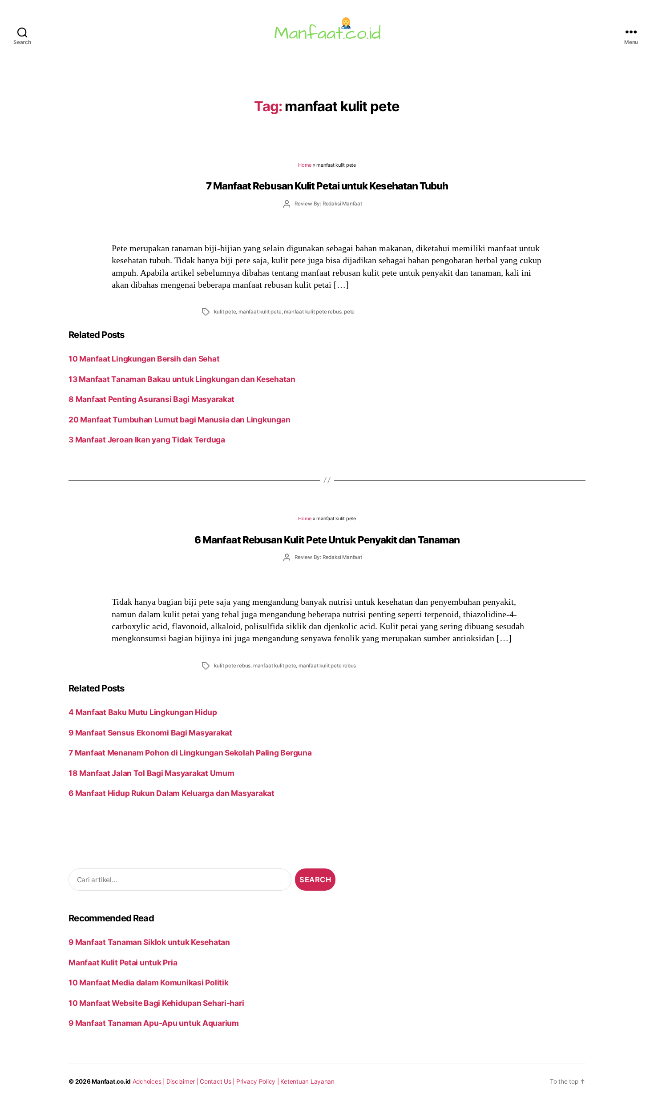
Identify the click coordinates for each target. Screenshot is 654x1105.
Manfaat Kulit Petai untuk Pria (123, 962)
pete (349, 312)
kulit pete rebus (232, 666)
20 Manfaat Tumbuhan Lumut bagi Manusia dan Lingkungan (179, 419)
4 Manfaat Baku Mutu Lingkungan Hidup (143, 712)
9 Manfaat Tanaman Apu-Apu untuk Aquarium (154, 1023)
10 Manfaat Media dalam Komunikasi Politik (148, 982)
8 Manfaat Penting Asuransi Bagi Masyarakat (151, 399)
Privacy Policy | (258, 1081)
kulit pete (225, 312)
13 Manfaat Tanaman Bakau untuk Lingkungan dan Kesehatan (182, 379)
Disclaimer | (183, 1081)
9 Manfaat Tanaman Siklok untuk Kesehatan (149, 942)
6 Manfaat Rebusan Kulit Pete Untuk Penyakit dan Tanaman (327, 540)
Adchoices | (149, 1081)
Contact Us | (218, 1081)
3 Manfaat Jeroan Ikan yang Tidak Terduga (147, 439)
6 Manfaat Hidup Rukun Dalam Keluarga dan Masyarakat (172, 793)
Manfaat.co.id (111, 1081)
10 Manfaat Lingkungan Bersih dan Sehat (144, 358)
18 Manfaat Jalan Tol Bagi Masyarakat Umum (151, 773)
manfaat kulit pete (259, 312)
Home (304, 165)
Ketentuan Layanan (307, 1081)
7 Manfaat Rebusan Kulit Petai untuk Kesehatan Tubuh (327, 186)
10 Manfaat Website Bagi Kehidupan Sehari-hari (156, 1003)
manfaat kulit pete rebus (312, 312)
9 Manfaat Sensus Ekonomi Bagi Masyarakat (150, 732)
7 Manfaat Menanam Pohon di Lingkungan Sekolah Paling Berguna (190, 752)
